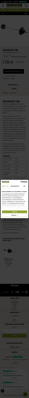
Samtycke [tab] (5, 186)
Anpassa (13, 215)
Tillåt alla (14, 211)
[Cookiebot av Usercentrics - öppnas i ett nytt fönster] (20, 182)
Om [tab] (24, 186)
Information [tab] (15, 186)
